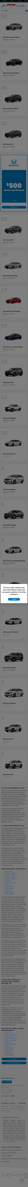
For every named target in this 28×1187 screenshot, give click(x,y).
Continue (14, 599)
